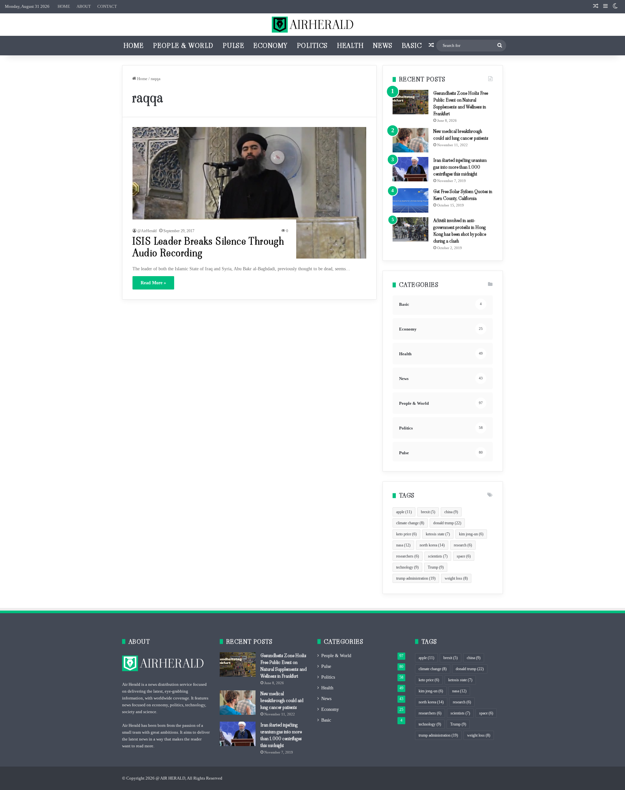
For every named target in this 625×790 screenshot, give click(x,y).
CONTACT (107, 6)
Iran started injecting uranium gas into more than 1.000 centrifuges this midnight (460, 167)
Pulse (233, 45)
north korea (432, 545)
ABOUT (83, 6)
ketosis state (438, 534)
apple (404, 512)
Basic (412, 45)
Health (350, 45)
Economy (270, 45)
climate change (410, 523)
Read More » (153, 282)
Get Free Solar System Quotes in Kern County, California (462, 195)
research (463, 545)
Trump (436, 567)
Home (133, 45)
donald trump (447, 523)
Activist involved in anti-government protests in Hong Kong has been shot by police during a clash (459, 230)
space (464, 556)
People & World (183, 45)
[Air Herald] (312, 25)
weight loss (456, 578)
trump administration (416, 578)
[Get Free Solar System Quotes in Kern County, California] (410, 200)
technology (407, 567)
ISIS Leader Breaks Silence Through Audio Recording (208, 247)
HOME (64, 6)
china (451, 512)
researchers (407, 556)
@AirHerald (147, 231)
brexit (428, 512)
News (383, 45)
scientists (438, 556)
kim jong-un (471, 534)
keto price (406, 534)
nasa (403, 545)
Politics (312, 45)
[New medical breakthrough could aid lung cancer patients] (410, 140)
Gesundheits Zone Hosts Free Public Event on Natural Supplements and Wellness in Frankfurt (460, 103)
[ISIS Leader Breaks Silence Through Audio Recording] (249, 193)
